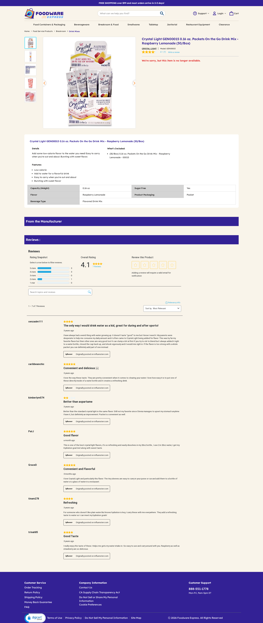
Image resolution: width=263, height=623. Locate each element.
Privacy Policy (73, 617)
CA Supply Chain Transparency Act (99, 592)
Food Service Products (43, 31)
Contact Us (85, 587)
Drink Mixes (74, 31)
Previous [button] (43, 83)
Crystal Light (149, 48)
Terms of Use (54, 617)
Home (27, 31)
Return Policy (32, 592)
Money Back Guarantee (38, 602)
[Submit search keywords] (162, 14)
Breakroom (61, 31)
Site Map (136, 617)
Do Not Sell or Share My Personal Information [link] (98, 599)
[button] (30, 42)
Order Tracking (33, 587)
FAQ (26, 607)
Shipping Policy (33, 597)
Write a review (174, 52)
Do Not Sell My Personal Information (106, 617)
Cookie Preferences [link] (90, 604)
